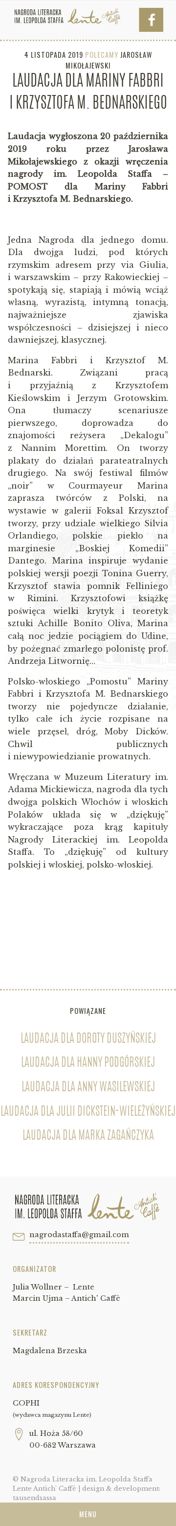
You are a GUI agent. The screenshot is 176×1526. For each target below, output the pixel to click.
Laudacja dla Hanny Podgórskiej (88, 1063)
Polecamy (101, 54)
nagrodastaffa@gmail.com (79, 1234)
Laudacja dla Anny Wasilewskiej (88, 1088)
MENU (88, 1514)
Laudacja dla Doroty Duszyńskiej (88, 1039)
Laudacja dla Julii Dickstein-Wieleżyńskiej (88, 1112)
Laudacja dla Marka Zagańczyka (88, 1136)
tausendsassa (34, 1498)
